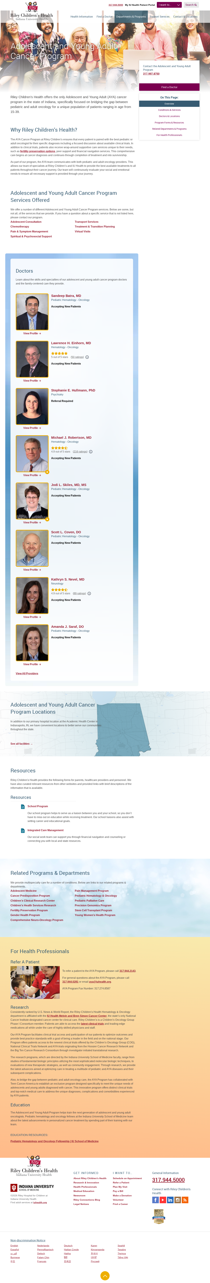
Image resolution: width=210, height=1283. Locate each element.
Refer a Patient (121, 1182)
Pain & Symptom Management (29, 231)
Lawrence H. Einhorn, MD (71, 343)
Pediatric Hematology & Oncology (96, 895)
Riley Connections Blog (87, 1199)
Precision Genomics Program (93, 905)
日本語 (67, 1261)
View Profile (30, 333)
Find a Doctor (105, 16)
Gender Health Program (25, 915)
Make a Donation (122, 1195)
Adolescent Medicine (23, 890)
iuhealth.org (40, 1202)
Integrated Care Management (45, 830)
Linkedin (170, 1200)
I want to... (165, 5)
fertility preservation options (37, 151)
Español (14, 1249)
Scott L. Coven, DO (66, 532)
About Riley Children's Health (90, 1178)
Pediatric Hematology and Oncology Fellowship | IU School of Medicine (54, 1141)
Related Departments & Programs (169, 128)
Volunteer (118, 1199)
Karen (94, 1245)
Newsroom (79, 1195)
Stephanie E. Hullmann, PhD (73, 390)
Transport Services (86, 221)
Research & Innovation (86, 1182)
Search (189, 5)
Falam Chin (43, 1257)
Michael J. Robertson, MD (71, 437)
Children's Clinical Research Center (32, 900)
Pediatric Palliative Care (89, 900)
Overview (169, 103)
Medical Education (84, 1191)
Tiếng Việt (123, 1257)
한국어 (94, 1253)
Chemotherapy (19, 226)
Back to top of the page (105, 1275)
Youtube (163, 1200)
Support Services (159, 16)
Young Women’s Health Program (95, 915)
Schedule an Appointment (127, 1178)
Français (41, 1261)
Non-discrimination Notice (27, 1240)
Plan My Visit (120, 1187)
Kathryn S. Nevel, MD (67, 579)
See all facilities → (21, 743)
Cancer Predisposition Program (30, 895)
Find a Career (120, 1204)
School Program (38, 806)
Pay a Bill (118, 1191)
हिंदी (65, 1257)
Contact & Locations (185, 16)
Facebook (155, 1200)
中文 (12, 1261)
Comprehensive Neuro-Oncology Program (36, 920)
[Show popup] (87, 357)
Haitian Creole (71, 1249)
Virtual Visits (82, 231)
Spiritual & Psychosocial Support (31, 236)
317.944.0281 (70, 981)
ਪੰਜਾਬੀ (94, 1257)
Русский (95, 1261)
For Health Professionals (169, 135)
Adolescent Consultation (26, 221)
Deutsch (68, 1245)
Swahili (121, 1245)
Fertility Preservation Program (29, 910)
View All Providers (27, 673)
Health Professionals (85, 1187)
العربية (13, 1253)
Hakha (67, 1253)
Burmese (15, 1257)
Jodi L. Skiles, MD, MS (68, 485)
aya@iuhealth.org (100, 981)
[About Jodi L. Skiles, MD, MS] (47, 519)
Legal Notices (81, 1204)
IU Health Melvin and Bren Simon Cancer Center (77, 1015)
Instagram (177, 1200)
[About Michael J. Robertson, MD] (47, 472)
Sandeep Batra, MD (66, 296)
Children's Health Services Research (33, 905)
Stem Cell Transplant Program (93, 910)
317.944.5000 (116, 5)
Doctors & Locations (169, 116)
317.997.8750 (151, 73)
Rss (185, 1200)
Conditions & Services (169, 109)
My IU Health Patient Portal (140, 5)
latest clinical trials (92, 1023)
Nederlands (43, 1245)
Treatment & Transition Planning (95, 226)
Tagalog (122, 1249)
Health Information (82, 16)
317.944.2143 (127, 971)
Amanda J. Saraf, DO (67, 626)
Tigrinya (122, 1253)
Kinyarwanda (97, 1249)
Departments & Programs (131, 16)
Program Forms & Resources (169, 122)
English (14, 1245)
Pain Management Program (92, 890)
